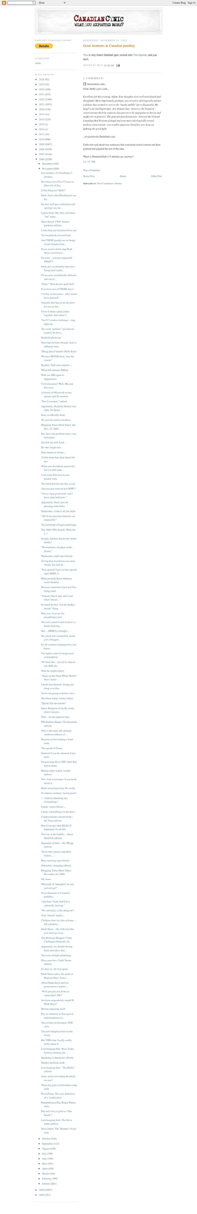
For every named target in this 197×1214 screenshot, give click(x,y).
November (47, 168)
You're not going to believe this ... (58, 693)
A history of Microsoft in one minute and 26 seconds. (56, 394)
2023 (42, 94)
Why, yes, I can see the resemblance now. (52, 615)
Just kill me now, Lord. (53, 442)
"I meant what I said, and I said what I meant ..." (57, 597)
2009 (42, 144)
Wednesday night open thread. (57, 556)
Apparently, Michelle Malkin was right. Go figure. (58, 408)
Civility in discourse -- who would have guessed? (59, 295)
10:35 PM (89, 161)
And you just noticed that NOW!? (58, 488)
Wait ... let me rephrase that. (55, 717)
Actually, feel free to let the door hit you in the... (58, 304)
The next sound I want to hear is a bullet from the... (58, 624)
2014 (42, 129)
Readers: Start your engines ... (56, 365)
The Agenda (140, 55)
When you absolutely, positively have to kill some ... (58, 468)
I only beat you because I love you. (59, 230)
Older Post (156, 176)
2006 (42, 159)
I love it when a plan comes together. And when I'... (55, 313)
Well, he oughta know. (52, 670)
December (47, 163)
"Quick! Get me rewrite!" (54, 703)
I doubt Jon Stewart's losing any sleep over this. (57, 686)
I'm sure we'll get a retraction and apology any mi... (58, 206)
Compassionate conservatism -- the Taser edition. (57, 818)
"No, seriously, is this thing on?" (57, 910)
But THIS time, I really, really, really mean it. (56, 1042)
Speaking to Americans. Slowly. (57, 1057)
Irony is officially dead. (53, 415)
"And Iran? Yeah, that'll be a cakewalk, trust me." (55, 903)
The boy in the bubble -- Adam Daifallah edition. (57, 836)
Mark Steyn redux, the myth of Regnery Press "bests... (57, 975)
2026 (42, 79)
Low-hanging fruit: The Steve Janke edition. (56, 1122)
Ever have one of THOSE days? (57, 289)
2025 (42, 84)
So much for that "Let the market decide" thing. (58, 606)
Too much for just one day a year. (58, 483)
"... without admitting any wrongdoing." (54, 800)
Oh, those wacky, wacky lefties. (57, 698)
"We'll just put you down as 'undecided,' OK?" (55, 993)
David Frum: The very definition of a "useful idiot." (58, 1095)
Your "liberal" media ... (53, 915)
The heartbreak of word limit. (56, 235)
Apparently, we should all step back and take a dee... (57, 948)
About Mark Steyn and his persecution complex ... (54, 984)
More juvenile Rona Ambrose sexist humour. (56, 580)
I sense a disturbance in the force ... (59, 811)
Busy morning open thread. (55, 860)
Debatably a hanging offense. (56, 865)
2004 (42, 1195)
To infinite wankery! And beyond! (58, 793)
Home (123, 176)
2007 (42, 154)
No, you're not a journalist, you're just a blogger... (58, 637)
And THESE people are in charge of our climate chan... (58, 242)
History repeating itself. (53, 1009)
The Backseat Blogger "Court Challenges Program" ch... (56, 939)
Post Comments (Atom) (109, 183)
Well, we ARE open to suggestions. (52, 376)
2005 (42, 1190)
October (46, 1138)
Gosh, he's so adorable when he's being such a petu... (58, 268)
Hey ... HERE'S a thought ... (55, 631)
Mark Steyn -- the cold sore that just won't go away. (57, 930)
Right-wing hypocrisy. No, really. (58, 788)
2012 (42, 134)
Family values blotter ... (53, 806)
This (85, 55)
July (44, 1153)
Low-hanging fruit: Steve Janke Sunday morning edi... (57, 1050)
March (45, 1173)
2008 (42, 149)
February (47, 1178)
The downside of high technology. (59, 524)
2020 (42, 109)
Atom (38, 63)
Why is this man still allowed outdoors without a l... (56, 732)
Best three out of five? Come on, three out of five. (57, 183)
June (45, 1158)
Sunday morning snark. (53, 1062)
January (46, 1183)
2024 (42, 89)
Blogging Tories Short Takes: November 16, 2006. (56, 872)
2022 (42, 99)
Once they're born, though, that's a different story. (58, 344)
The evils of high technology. (56, 955)
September (48, 1143)
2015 (42, 124)
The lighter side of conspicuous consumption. (57, 655)
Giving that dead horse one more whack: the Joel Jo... (58, 562)
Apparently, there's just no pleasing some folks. (54, 504)
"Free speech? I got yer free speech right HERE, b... (59, 571)
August (46, 1148)
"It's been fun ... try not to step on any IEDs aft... (58, 663)
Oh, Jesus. (46, 879)
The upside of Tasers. (52, 748)
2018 (42, 119)
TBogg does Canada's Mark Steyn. (59, 351)
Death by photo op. (51, 337)
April (45, 1168)
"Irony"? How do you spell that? (57, 284)
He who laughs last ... (52, 447)
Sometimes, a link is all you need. (58, 511)
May (45, 1163)
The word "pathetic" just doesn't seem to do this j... (57, 330)
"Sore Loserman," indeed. (54, 401)
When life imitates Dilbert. (55, 370)
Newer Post (89, 176)
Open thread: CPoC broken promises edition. (55, 223)
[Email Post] (118, 65)
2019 (42, 114)
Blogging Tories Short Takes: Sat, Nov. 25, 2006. (58, 426)
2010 (42, 139)
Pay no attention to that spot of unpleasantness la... (57, 1015)
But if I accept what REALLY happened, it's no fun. (56, 827)
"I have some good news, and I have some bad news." (57, 495)
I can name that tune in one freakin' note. (55, 476)
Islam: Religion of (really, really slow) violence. (57, 710)
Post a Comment (91, 170)
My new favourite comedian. (56, 420)
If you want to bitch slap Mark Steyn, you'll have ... (56, 251)
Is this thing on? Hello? (53, 190)
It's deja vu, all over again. (54, 969)
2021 (42, 104)
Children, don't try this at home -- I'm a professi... (58, 922)
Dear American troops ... (53, 452)
